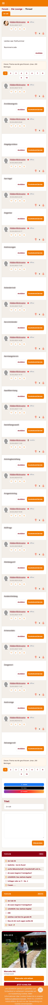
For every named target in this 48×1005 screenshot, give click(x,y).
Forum (5, 9)
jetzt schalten (24, 984)
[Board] (24, 29)
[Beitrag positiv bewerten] (43, 33)
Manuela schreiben (24, 978)
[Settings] (15, 29)
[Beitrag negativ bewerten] (36, 33)
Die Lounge (16, 9)
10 (27, 78)
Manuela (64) (10, 971)
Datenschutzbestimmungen (15, 998)
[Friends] (20, 29)
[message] (11, 29)
